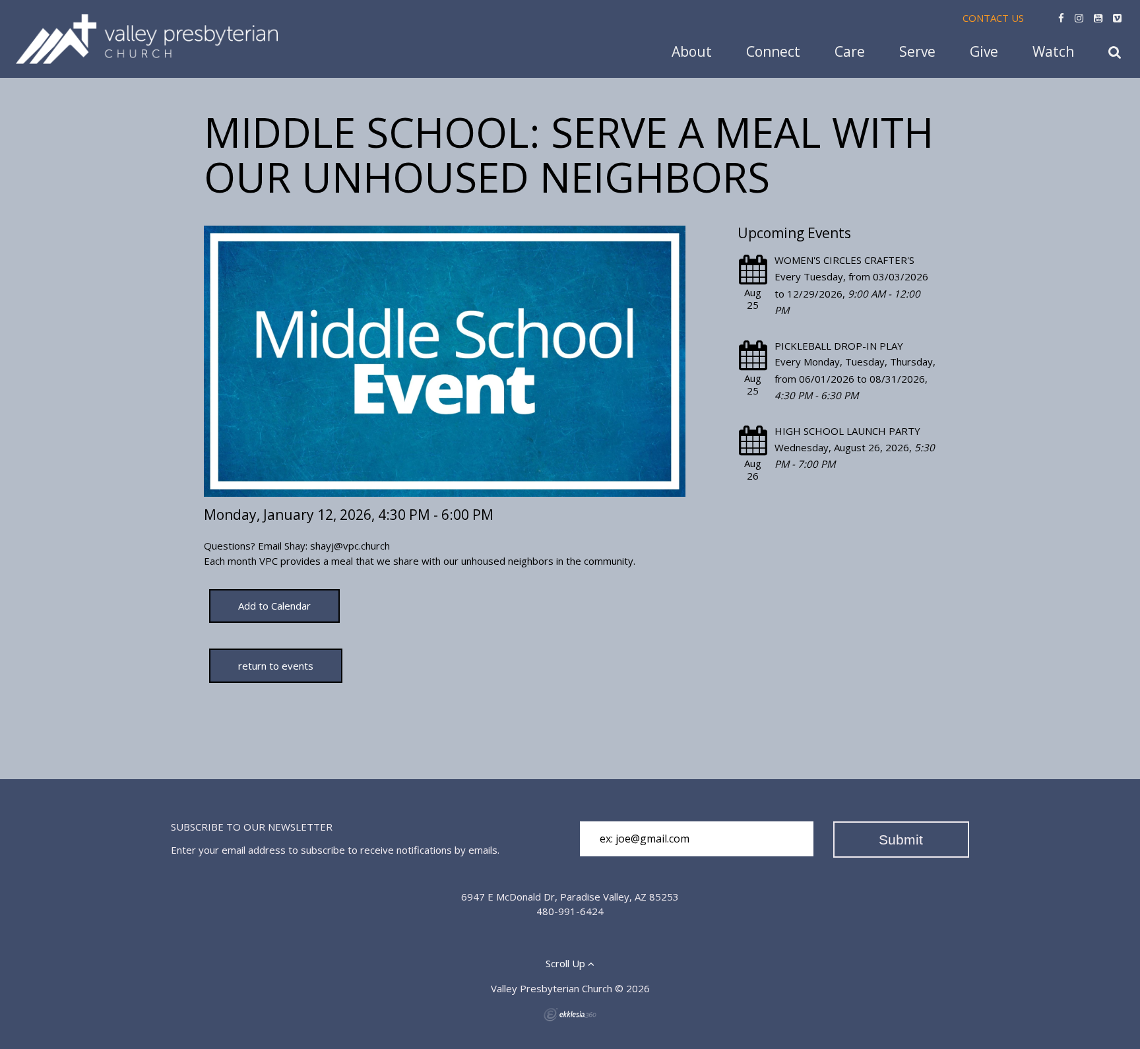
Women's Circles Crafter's (844, 260)
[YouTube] (1098, 17)
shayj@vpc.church (350, 545)
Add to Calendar (274, 605)
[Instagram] (1079, 17)
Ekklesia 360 (570, 1014)
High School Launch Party (847, 430)
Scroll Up (567, 963)
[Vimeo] (1117, 17)
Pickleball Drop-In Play (839, 345)
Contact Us (993, 17)
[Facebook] (1061, 17)
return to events (275, 665)
